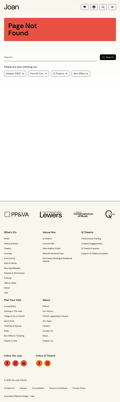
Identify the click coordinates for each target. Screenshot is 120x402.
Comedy (8, 253)
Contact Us (48, 331)
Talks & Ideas (10, 283)
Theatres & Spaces (13, 326)
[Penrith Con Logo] (83, 214)
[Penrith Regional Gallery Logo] (51, 214)
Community (9, 258)
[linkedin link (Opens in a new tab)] (24, 363)
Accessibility (10, 306)
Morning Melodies (12, 268)
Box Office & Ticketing (14, 335)
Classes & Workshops (14, 273)
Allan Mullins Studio (52, 248)
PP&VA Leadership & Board (55, 316)
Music (7, 238)
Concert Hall (48, 243)
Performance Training (91, 238)
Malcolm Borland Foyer (53, 253)
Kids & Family (10, 263)
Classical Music (11, 243)
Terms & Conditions (58, 388)
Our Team (47, 321)
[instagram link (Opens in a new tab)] (15, 363)
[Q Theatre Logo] (110, 214)
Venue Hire (49, 232)
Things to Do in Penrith (14, 316)
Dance (7, 287)
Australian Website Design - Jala (19, 396)
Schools (8, 278)
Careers (46, 326)
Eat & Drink (9, 321)
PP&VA (46, 306)
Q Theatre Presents (90, 248)
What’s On (10, 232)
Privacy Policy (79, 388)
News (45, 335)
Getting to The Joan (13, 311)
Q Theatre (47, 238)
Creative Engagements (91, 243)
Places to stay (10, 340)
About (46, 300)
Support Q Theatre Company (94, 253)
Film (6, 292)
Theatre (7, 248)
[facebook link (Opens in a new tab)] (7, 363)
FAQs (6, 331)
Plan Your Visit (12, 300)
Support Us (48, 340)
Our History (48, 311)
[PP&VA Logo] (17, 214)
